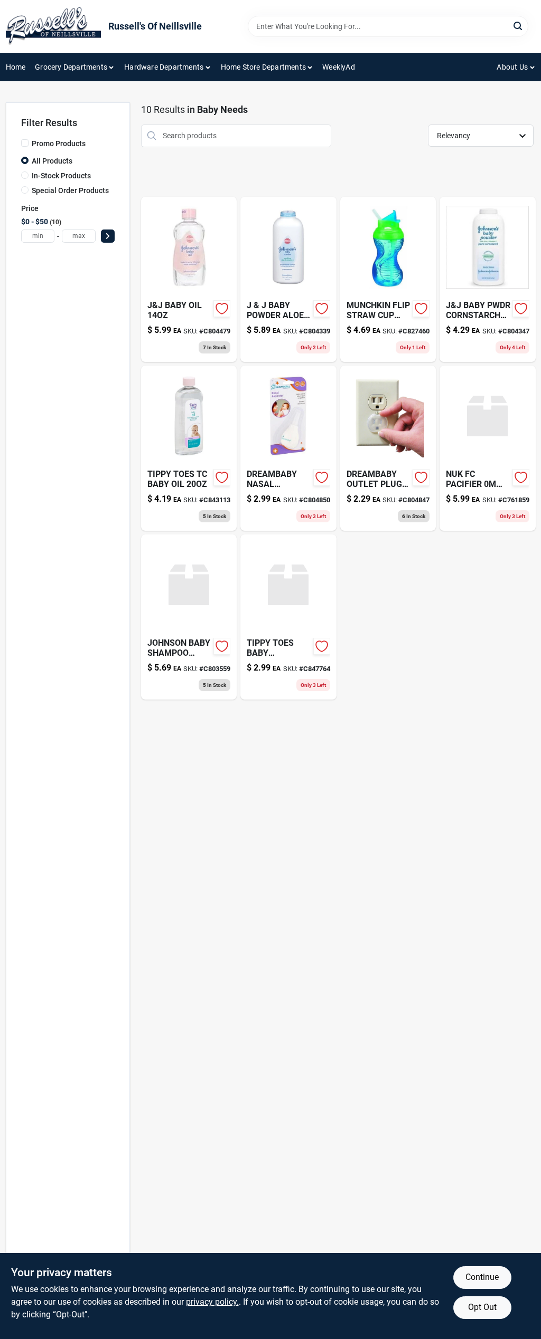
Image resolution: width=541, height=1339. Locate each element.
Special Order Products (70, 190)
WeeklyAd (338, 67)
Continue (482, 1277)
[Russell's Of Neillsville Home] (53, 26)
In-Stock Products (61, 175)
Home (16, 67)
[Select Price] (108, 236)
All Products (52, 161)
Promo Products (59, 143)
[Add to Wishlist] (221, 308)
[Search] (518, 25)
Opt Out (482, 1307)
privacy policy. (212, 1302)
